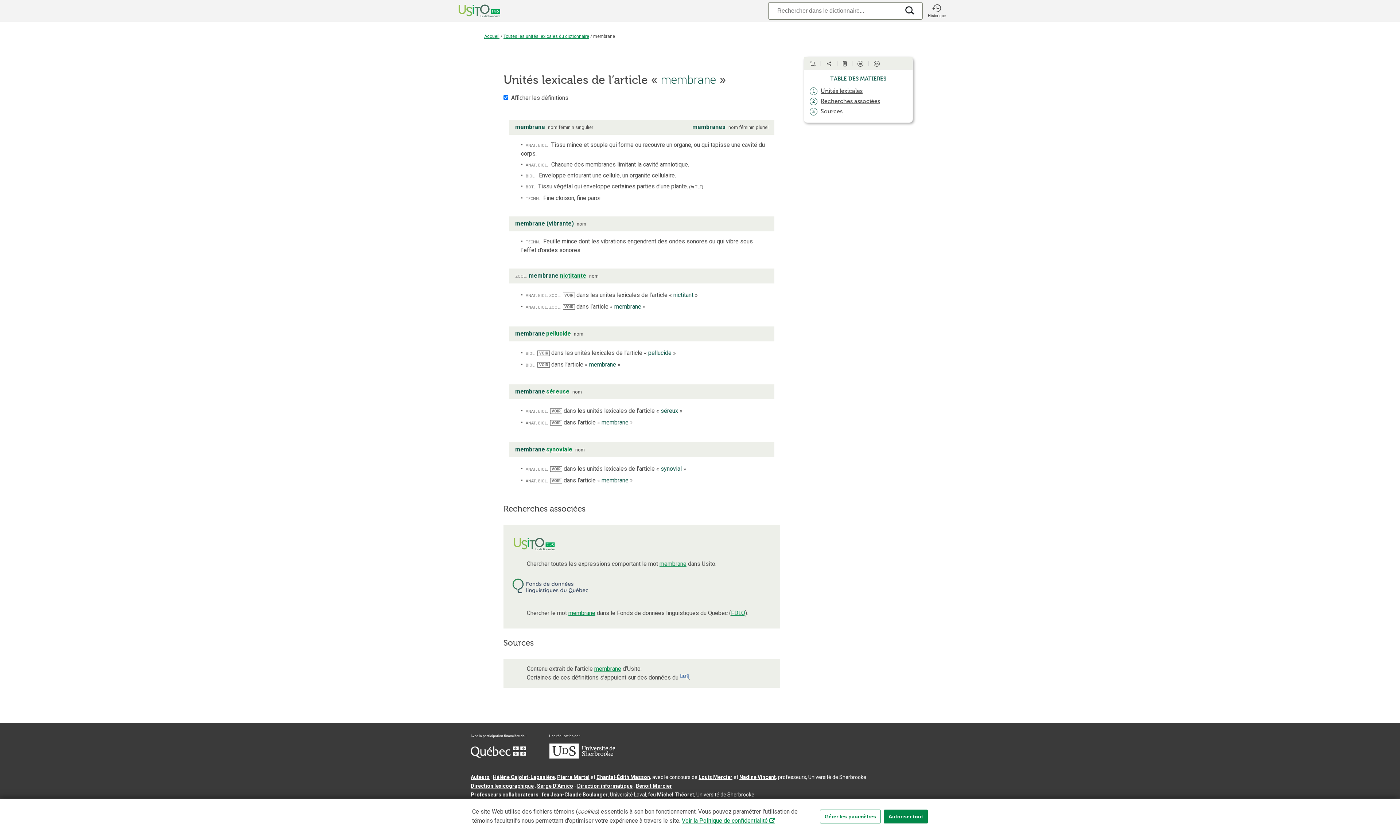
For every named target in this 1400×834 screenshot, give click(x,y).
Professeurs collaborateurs (504, 795)
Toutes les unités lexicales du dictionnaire (546, 36)
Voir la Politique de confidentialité (725, 820)
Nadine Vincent (757, 777)
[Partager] (829, 64)
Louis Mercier (715, 777)
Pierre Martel (573, 777)
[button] (937, 11)
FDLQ (738, 613)
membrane (673, 563)
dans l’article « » (605, 306)
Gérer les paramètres (850, 816)
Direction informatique (605, 786)
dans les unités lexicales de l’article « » (631, 294)
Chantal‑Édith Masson (623, 777)
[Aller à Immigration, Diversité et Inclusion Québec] (498, 756)
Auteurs (480, 777)
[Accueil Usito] (471, 11)
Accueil (491, 36)
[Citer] (813, 64)
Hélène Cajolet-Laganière (524, 777)
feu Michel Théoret (671, 795)
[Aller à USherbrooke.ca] (582, 757)
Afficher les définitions (539, 97)
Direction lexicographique (502, 786)
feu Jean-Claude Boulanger (575, 795)
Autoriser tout (905, 816)
